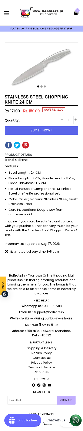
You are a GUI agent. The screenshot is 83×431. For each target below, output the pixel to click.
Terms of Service (41, 367)
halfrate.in (47, 414)
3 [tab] (45, 86)
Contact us (42, 357)
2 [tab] (41, 86)
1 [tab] (38, 86)
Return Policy (41, 353)
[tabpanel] (41, 67)
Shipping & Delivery (41, 348)
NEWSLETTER (41, 392)
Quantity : (12, 120)
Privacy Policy (41, 362)
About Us (41, 372)
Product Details (18, 154)
